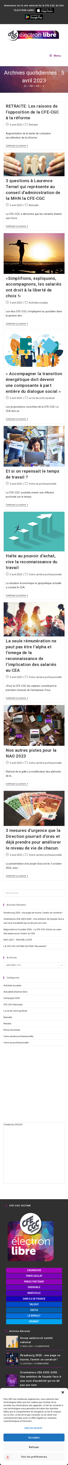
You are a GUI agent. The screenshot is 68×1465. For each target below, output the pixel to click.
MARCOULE (34, 1293)
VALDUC (34, 1304)
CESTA (34, 1310)
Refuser (34, 1447)
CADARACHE (34, 1270)
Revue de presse (11, 1030)
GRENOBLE (34, 1287)
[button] (63, 1392)
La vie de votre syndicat (42, 398)
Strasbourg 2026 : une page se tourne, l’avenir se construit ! (33, 912)
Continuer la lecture (17, 145)
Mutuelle (34, 205)
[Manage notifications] (7, 1457)
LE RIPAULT (34, 1315)
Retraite (33, 124)
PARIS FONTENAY (34, 1281)
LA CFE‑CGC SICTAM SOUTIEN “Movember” (25, 946)
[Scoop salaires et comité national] (12, 1342)
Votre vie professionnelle (42, 483)
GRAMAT (34, 1321)
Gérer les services (33, 1428)
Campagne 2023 (11, 998)
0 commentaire (42, 1346)
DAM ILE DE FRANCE (34, 1298)
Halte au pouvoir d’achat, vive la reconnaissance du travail (31, 561)
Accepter (34, 1437)
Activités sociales (38, 302)
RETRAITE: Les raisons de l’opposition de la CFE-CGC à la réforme (32, 112)
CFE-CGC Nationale (12, 1004)
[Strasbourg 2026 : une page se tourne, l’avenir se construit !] (12, 1359)
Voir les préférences (34, 1456)
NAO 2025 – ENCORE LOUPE (17, 939)
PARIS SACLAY (34, 1275)
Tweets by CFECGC (13, 1124)
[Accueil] (25, 86)
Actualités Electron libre (15, 991)
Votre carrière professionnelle (45, 574)
